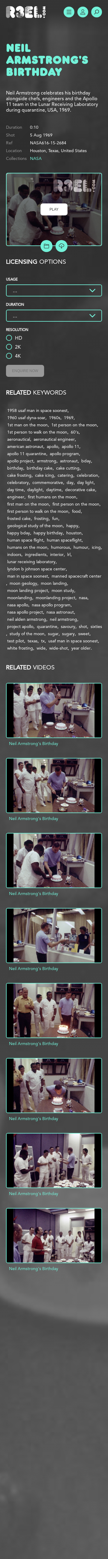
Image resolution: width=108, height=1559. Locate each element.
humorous (60, 547)
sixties (96, 626)
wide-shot (58, 648)
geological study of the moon (35, 525)
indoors (14, 554)
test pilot (15, 640)
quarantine (47, 626)
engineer (15, 496)
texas (33, 640)
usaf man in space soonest (73, 640)
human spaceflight (64, 540)
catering (65, 475)
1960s (54, 417)
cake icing (44, 475)
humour (81, 547)
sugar (53, 633)
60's (75, 432)
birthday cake (39, 468)
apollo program (64, 453)
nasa (83, 597)
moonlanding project (55, 597)
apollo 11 (70, 446)
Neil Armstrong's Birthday (33, 743)
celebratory (18, 482)
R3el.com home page (27, 12)
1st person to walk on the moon (37, 432)
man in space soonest (27, 576)
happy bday (18, 532)
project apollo (20, 626)
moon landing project (27, 590)
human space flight (25, 540)
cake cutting (68, 468)
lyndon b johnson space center (36, 568)
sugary (68, 633)
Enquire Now (25, 371)
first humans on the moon (52, 496)
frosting (41, 518)
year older (81, 648)
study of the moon (27, 633)
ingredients (35, 554)
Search (96, 12)
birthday (15, 468)
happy (72, 525)
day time (15, 489)
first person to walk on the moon (37, 511)
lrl (68, 554)
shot (83, 626)
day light (85, 482)
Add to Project (46, 246)
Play (54, 209)
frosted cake (19, 518)
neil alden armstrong (26, 619)
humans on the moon (27, 547)
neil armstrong (63, 619)
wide (41, 648)
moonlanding (19, 597)
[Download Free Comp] (62, 246)
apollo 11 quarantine (26, 453)
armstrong (46, 460)
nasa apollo (17, 604)
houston (74, 532)
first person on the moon (75, 504)
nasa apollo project (25, 612)
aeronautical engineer (54, 439)
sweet (83, 633)
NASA (36, 158)
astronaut (69, 460)
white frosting (20, 648)
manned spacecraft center (76, 576)
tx (43, 640)
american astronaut (25, 446)
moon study (63, 590)
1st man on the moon (27, 424)
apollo (52, 446)
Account (82, 12)
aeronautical (18, 439)
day (70, 482)
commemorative (47, 482)
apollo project (20, 460)
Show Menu (69, 12)
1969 (69, 417)
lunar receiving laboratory (31, 561)
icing (96, 547)
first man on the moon (28, 504)
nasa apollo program (51, 604)
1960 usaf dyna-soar (26, 417)
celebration (87, 475)
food (76, 511)
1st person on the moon (74, 424)
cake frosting (19, 475)
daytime (54, 489)
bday (86, 460)
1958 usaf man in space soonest (37, 410)
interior (57, 554)
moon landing (54, 583)
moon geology (23, 583)
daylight (35, 489)
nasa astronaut (60, 612)
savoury (68, 626)
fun (55, 518)
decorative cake (80, 489)
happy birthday (48, 532)
